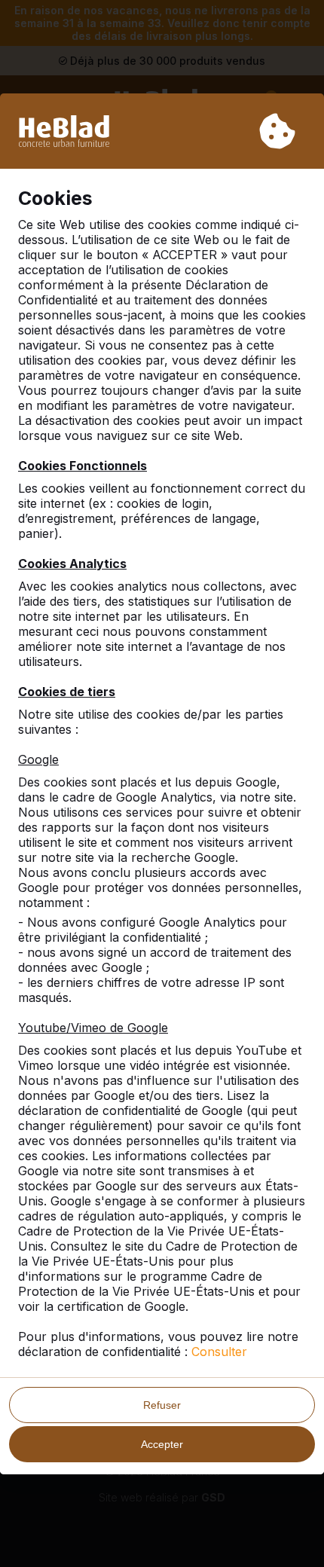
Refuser (162, 1405)
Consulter (219, 1351)
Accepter (162, 1444)
